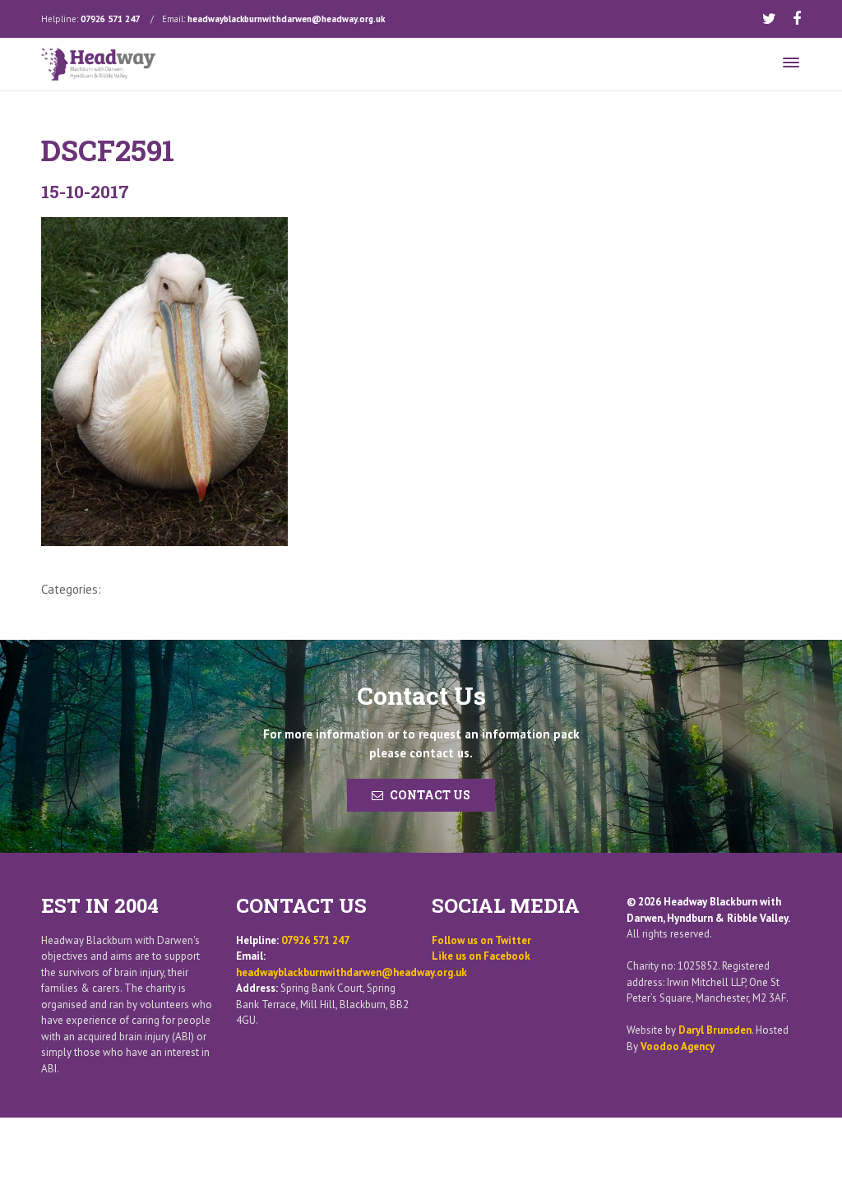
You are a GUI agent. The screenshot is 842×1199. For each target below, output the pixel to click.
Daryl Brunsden (715, 1030)
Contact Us (430, 795)
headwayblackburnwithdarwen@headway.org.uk (286, 19)
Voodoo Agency (678, 1046)
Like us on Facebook (481, 956)
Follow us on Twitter (481, 940)
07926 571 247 (110, 19)
